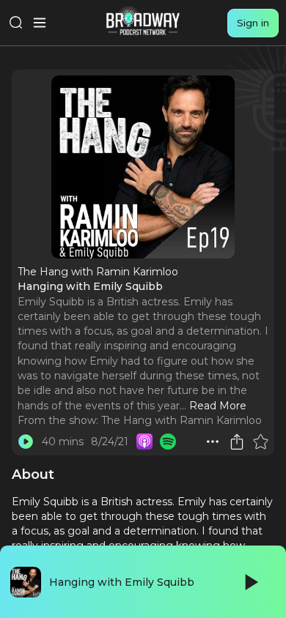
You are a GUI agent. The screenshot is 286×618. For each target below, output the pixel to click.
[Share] (237, 441)
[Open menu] (40, 23)
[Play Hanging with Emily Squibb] (26, 441)
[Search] (16, 23)
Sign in (253, 23)
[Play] (250, 582)
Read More (217, 405)
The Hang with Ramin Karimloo (181, 420)
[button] (213, 441)
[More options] (213, 441)
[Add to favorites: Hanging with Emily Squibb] (260, 441)
